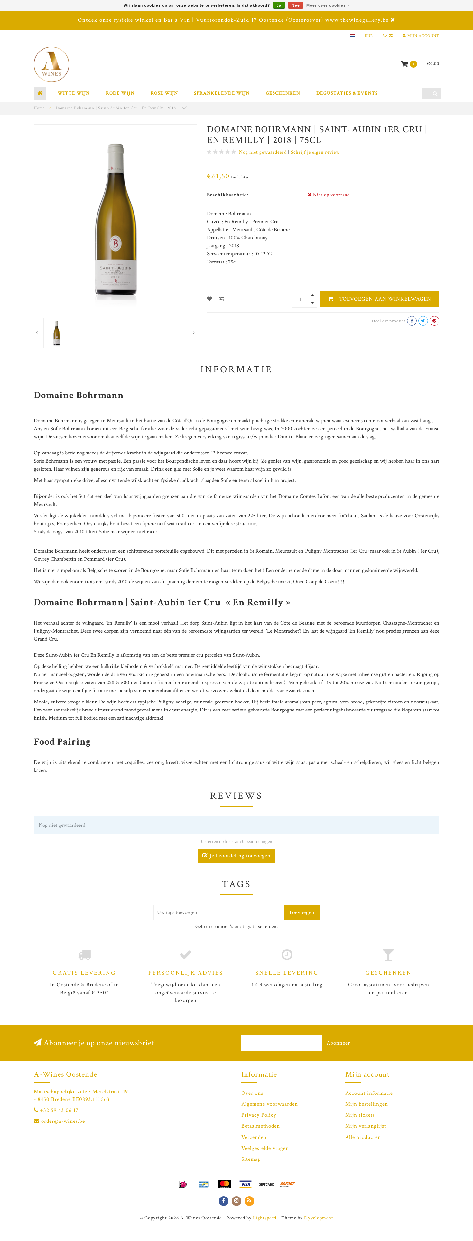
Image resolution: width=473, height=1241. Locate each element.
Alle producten (363, 1137)
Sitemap (251, 1159)
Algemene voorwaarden (269, 1104)
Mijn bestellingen (366, 1104)
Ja (279, 5)
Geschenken (283, 93)
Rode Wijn (120, 93)
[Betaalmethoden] (183, 1184)
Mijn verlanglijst (365, 1126)
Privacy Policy (258, 1115)
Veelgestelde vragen (265, 1148)
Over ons (252, 1093)
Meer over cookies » (328, 5)
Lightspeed (264, 1218)
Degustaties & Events (347, 93)
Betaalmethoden (260, 1126)
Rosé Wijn (164, 93)
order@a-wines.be (63, 1121)
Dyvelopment (318, 1218)
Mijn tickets (360, 1115)
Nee (296, 5)
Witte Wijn (74, 93)
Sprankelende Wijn (222, 93)
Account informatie (369, 1093)
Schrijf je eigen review (315, 152)
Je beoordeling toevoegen (239, 855)
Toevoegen (302, 912)
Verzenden (254, 1137)
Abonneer (338, 1042)
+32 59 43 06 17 (59, 1110)
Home (39, 108)
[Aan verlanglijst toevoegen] (209, 299)
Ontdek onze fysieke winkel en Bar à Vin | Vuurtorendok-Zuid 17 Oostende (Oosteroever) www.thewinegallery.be (233, 20)
